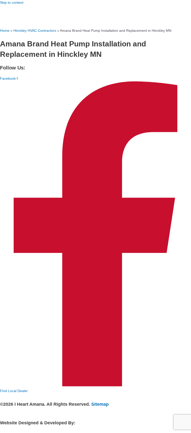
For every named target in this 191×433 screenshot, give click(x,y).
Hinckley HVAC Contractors (34, 31)
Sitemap (100, 404)
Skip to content (11, 2)
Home (4, 31)
